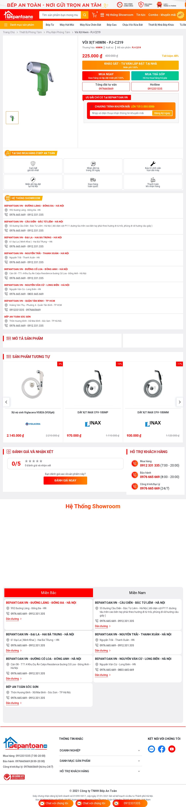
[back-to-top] (179, 784)
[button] (6, 402)
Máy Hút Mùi (67, 24)
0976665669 (33, 309)
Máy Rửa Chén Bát (90, 24)
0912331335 (17, 309)
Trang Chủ (9, 32)
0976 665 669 (150, 477)
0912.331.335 (35, 214)
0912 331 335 (150, 465)
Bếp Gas (112, 24)
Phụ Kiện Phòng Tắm (58, 32)
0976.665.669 (17, 214)
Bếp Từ (50, 24)
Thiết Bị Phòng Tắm (30, 32)
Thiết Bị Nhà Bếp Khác (161, 24)
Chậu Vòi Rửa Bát (132, 24)
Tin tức (140, 15)
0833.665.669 (35, 294)
